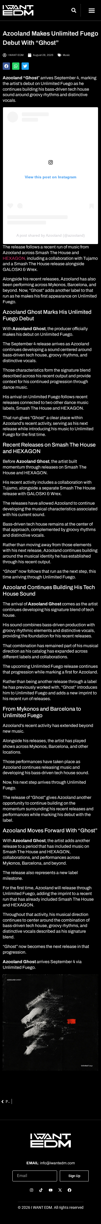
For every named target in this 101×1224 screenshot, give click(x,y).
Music (66, 54)
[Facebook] (69, 1190)
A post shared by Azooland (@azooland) (50, 235)
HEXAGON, (14, 258)
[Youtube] (50, 1190)
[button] (91, 10)
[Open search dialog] (74, 11)
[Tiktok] (41, 1190)
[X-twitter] (60, 1190)
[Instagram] (31, 1190)
